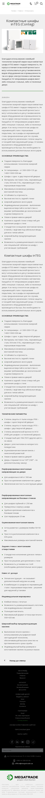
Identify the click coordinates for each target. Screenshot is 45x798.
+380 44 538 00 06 (23, 760)
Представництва (22, 673)
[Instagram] (28, 742)
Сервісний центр (22, 694)
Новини (22, 675)
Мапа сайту (22, 734)
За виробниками (23, 687)
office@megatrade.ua (24, 763)
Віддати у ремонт (22, 697)
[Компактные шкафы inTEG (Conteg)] (22, 41)
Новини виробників (22, 718)
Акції (22, 713)
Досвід (22, 704)
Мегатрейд (22, 671)
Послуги (22, 701)
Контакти (22, 706)
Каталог (22, 682)
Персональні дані (22, 729)
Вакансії (22, 678)
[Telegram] (33, 742)
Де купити (22, 690)
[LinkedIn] (17, 742)
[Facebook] (12, 742)
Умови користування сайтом (22, 725)
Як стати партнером (22, 715)
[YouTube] (23, 742)
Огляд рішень (23, 720)
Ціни (22, 699)
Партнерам (22, 711)
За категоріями (22, 685)
